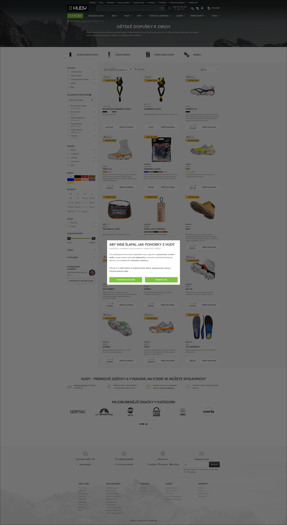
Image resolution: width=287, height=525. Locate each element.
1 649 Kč (191, 186)
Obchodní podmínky (112, 494)
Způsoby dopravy (111, 502)
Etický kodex (82, 491)
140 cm (92, 202)
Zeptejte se (143, 491)
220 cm (85, 211)
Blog (101, 2)
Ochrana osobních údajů (118, 271)
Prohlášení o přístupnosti (114, 510)
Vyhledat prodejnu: (76, 100)
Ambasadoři (82, 499)
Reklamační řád (111, 499)
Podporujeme (82, 502)
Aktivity (93, 2)
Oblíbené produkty (197, 8)
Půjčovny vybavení (171, 491)
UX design (133, 520)
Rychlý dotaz (202, 496)
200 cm (71, 211)
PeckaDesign (153, 520)
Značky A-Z (193, 2)
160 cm (78, 207)
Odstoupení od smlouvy (113, 496)
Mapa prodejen (85, 464)
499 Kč (148, 304)
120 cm (78, 202)
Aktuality (110, 2)
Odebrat (131, 69)
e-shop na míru (142, 520)
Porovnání (192, 8)
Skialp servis (170, 494)
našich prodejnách (167, 388)
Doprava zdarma (80, 385)
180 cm (92, 207)
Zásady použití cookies (161, 268)
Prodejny (151, 2)
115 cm (71, 202)
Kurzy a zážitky (123, 2)
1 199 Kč (191, 304)
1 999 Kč (108, 186)
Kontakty (162, 2)
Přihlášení (202, 8)
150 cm (71, 207)
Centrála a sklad (203, 494)
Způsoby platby (111, 505)
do (94, 238)
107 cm (85, 198)
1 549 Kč (191, 126)
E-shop (200, 491)
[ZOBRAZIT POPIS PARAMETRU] (90, 95)
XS (71, 194)
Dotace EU (81, 508)
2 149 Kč (149, 359)
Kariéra (80, 505)
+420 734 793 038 (125, 459)
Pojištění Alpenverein (172, 488)
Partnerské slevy (111, 491)
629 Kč (190, 246)
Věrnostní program (177, 2)
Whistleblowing (83, 494)
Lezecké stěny (138, 2)
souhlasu (192, 472)
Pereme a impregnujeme (173, 496)
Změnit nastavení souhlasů (114, 513)
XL (71, 198)
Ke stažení (143, 488)
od (69, 238)
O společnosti (82, 488)
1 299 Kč (108, 304)
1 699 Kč (108, 359)
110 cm (92, 198)
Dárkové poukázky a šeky (174, 499)
